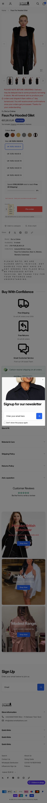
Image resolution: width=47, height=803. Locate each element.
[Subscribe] (39, 416)
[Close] (42, 379)
